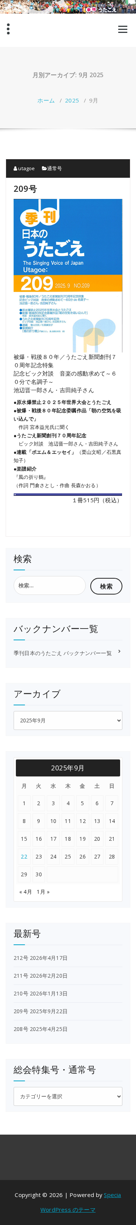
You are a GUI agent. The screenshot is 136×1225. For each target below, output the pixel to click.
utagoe (26, 168)
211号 (21, 975)
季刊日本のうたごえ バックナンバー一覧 (63, 653)
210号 (21, 993)
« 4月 (25, 891)
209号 (25, 188)
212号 (21, 957)
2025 (72, 100)
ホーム (46, 100)
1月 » (43, 891)
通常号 (54, 168)
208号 (21, 1028)
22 (24, 856)
